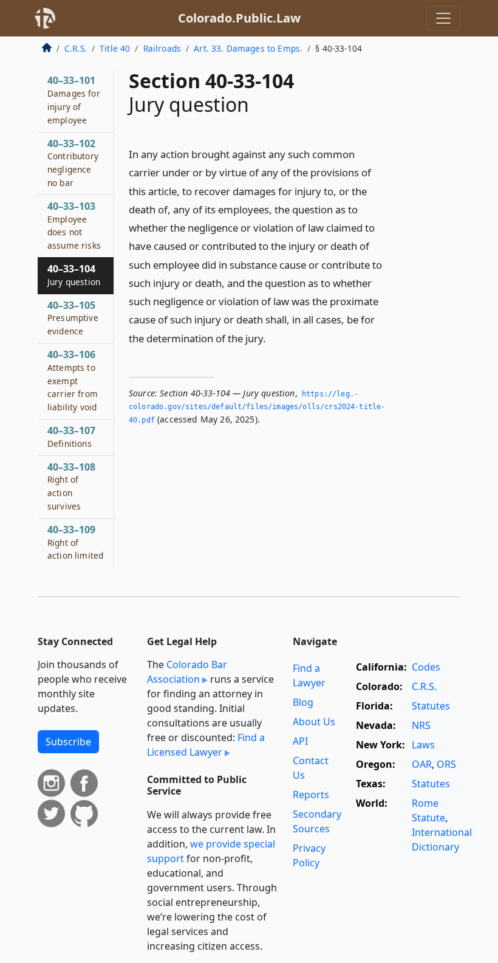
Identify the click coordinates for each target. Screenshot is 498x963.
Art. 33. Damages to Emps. (248, 48)
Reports (311, 794)
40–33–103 (74, 225)
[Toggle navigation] (443, 18)
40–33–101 (73, 99)
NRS (421, 725)
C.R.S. (75, 48)
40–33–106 (72, 380)
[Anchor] (273, 338)
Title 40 (115, 48)
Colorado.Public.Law (239, 18)
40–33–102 (72, 162)
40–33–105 (72, 318)
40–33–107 (71, 436)
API (300, 741)
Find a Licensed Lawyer (206, 745)
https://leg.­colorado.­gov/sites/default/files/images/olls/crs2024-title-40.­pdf (257, 407)
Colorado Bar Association (187, 672)
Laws (423, 744)
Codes (426, 667)
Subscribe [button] (68, 741)
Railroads (162, 48)
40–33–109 (75, 542)
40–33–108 (71, 486)
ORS (446, 764)
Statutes (431, 706)
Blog (303, 702)
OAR (422, 764)
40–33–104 (73, 275)
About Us (314, 721)
